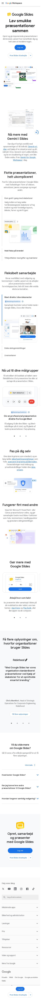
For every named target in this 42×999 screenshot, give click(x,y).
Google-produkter (31, 981)
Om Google (19, 981)
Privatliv (4, 981)
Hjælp (4, 985)
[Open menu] (2, 3)
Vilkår (11, 981)
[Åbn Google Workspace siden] (13, 3)
